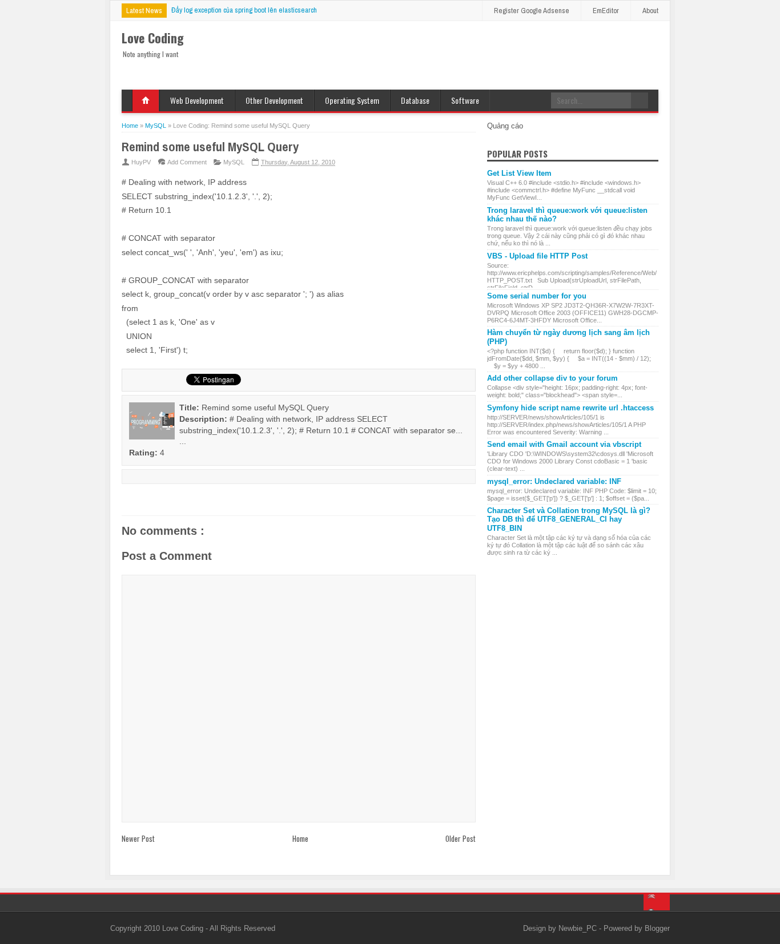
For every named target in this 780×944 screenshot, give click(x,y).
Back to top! (657, 902)
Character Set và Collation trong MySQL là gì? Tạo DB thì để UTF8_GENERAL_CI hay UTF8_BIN (568, 519)
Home (145, 100)
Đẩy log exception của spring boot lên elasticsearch (244, 10)
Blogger (657, 928)
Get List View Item (519, 173)
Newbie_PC (578, 928)
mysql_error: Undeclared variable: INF (554, 481)
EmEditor (606, 10)
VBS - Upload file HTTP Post (537, 256)
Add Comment (187, 162)
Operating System (352, 100)
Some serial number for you (536, 296)
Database (415, 100)
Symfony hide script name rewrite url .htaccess (570, 408)
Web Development (197, 100)
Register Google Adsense (531, 10)
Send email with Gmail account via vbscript (564, 444)
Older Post (460, 838)
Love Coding (184, 928)
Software (465, 100)
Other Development (274, 100)
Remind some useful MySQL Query (210, 146)
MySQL (233, 162)
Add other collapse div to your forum (552, 378)
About (650, 10)
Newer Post (138, 838)
